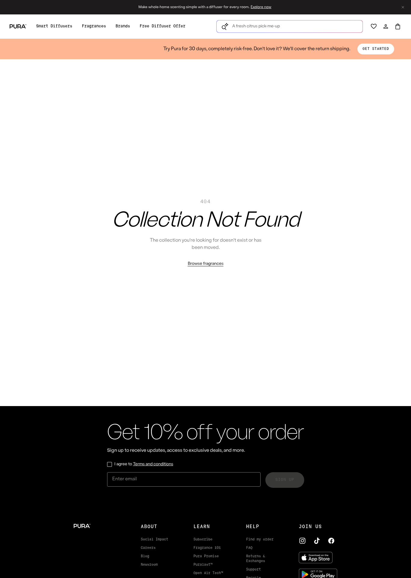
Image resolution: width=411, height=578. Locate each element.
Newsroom (149, 564)
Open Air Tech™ (208, 573)
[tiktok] (316, 540)
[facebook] (331, 540)
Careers (148, 547)
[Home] (98, 526)
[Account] (385, 26)
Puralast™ (202, 564)
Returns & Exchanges (255, 559)
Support (253, 569)
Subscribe (202, 539)
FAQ (249, 547)
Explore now (261, 7)
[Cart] (397, 26)
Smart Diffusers (54, 26)
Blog (145, 556)
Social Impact (154, 539)
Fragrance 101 (207, 547)
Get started (376, 48)
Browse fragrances (206, 264)
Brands (123, 26)
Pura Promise (206, 556)
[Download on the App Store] (318, 558)
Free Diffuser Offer (162, 26)
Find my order (259, 539)
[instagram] (302, 540)
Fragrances (94, 26)
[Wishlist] (373, 26)
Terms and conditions (153, 464)
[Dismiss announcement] (403, 7)
